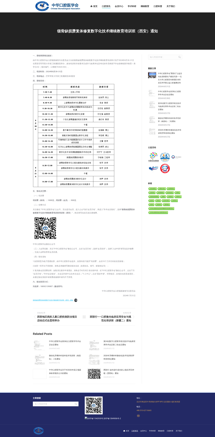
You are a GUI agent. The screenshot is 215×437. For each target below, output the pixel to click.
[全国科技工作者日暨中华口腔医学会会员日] (165, 157)
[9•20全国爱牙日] (165, 168)
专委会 (170, 196)
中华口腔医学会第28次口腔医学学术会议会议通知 (65, 343)
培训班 (152, 192)
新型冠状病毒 (154, 196)
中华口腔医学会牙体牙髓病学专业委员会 (161, 208)
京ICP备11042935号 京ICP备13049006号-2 (104, 418)
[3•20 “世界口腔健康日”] (176, 157)
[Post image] (40, 345)
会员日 (174, 200)
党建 (163, 196)
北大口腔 (166, 200)
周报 (177, 192)
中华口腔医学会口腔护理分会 (158, 212)
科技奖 (159, 204)
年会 (158, 200)
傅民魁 (167, 204)
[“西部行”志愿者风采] (153, 157)
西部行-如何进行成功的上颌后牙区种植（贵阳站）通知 (119, 371)
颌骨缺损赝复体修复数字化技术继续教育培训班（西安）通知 (53, 300)
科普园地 (160, 192)
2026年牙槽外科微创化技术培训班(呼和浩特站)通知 (119, 357)
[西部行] (153, 168)
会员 (151, 200)
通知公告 (162, 188)
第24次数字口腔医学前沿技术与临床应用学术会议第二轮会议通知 (119, 343)
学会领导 (152, 188)
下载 (75, 300)
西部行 (178, 196)
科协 (151, 204)
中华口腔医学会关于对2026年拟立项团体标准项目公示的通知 (65, 371)
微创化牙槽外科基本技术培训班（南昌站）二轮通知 (65, 357)
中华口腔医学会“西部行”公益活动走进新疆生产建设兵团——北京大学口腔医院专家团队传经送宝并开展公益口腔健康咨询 (170, 78)
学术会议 (169, 192)
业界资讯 (171, 188)
